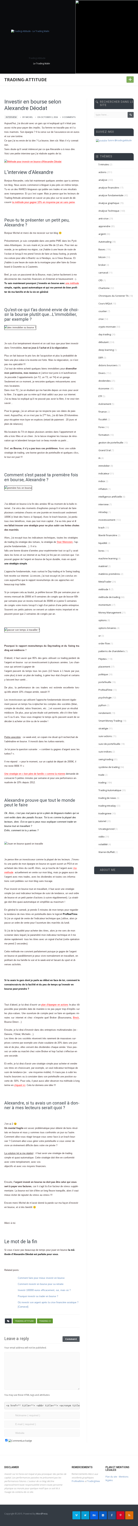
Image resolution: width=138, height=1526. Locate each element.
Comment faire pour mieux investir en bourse (41, 1278)
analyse (102, 179)
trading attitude (24, 1321)
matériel (102, 566)
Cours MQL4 (105, 303)
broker (102, 264)
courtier (102, 311)
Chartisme (104, 288)
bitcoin (102, 257)
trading (102, 782)
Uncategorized (106, 828)
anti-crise (103, 218)
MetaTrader (104, 581)
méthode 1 (104, 589)
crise (101, 319)
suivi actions (105, 736)
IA (99, 458)
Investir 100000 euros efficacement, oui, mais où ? (44, 1290)
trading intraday (107, 805)
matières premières (109, 574)
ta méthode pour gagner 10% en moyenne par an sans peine (43, 202)
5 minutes (103, 164)
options (102, 620)
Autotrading (104, 241)
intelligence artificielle (110, 496)
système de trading (108, 767)
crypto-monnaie (107, 326)
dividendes (104, 380)
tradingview (104, 813)
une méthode (72, 283)
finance (102, 411)
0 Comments (68, 117)
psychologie (105, 697)
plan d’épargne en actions (54, 1004)
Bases (101, 249)
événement (104, 404)
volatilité (103, 844)
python (102, 705)
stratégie (103, 728)
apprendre (104, 226)
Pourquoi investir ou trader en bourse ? (38, 1296)
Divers (101, 373)
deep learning (106, 349)
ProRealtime (78, 1481)
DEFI (100, 357)
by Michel (27, 117)
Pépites (102, 658)
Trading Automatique (109, 790)
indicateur (103, 473)
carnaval (103, 272)
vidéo (101, 836)
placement (104, 666)
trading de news (107, 798)
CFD (100, 280)
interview (11, 117)
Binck (76, 1017)
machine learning (107, 558)
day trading (104, 334)
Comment (71, 1339)
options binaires (107, 628)
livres (101, 550)
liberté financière (107, 535)
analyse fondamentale (110, 195)
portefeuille (104, 682)
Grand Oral (104, 450)
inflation (102, 489)
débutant (103, 342)
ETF (100, 396)
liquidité (102, 543)
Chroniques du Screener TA (113, 295)
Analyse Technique (108, 210)
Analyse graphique (108, 203)
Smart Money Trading (110, 720)
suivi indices (105, 751)
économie (103, 388)
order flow (104, 643)
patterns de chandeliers (111, 651)
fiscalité (102, 419)
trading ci (45, 1321)
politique (103, 674)
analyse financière (108, 187)
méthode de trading (109, 597)
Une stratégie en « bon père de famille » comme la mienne (34, 773)
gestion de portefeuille (110, 442)
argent (102, 234)
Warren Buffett (106, 852)
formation (103, 434)
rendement (104, 713)
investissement (106, 519)
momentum (104, 604)
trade (101, 774)
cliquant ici (19, 1085)
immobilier (104, 465)
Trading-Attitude (25, 79)
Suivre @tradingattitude (119, 140)
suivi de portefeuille (109, 743)
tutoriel (102, 821)
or (99, 635)
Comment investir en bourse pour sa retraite (40, 1284)
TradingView (93, 1481)
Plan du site (111, 1476)
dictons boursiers (108, 365)
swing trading (105, 759)
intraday (103, 512)
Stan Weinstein (65, 542)
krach (101, 527)
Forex (101, 427)
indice (101, 481)
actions (102, 172)
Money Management (109, 612)
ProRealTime (105, 689)
